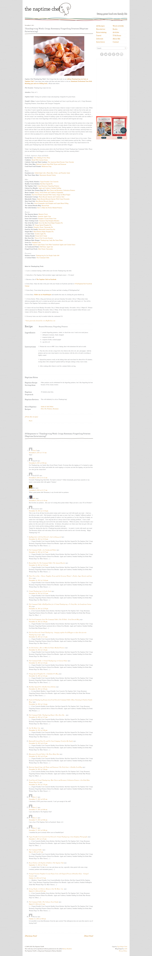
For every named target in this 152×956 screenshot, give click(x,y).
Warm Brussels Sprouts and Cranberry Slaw (51, 197)
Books (115, 29)
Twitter (105, 54)
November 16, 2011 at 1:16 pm (38, 650)
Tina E (35, 450)
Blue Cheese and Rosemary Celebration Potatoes (61, 190)
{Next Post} (88, 936)
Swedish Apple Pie (40, 234)
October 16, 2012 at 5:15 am (37, 878)
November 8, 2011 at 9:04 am (38, 463)
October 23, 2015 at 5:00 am (37, 919)
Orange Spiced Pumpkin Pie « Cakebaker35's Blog (44, 674)
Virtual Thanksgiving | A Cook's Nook (40, 591)
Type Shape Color (122, 946)
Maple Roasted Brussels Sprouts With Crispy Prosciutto (53, 199)
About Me (116, 39)
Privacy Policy (123, 951)
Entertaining (101, 32)
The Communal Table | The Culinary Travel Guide (43, 902)
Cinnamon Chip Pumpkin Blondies (49, 221)
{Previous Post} (31, 936)
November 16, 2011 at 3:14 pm (38, 704)
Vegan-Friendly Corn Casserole (49, 182)
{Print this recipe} (31, 416)
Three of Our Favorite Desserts (44, 238)
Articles (116, 32)
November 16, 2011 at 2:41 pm (38, 676)
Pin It (30, 421)
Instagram (121, 54)
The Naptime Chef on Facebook (46, 279)
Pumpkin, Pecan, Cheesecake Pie (43, 227)
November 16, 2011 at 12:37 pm (38, 552)
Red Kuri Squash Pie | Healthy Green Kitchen (42, 687)
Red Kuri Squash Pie (46, 184)
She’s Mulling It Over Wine (42, 158)
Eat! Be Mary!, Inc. (35, 728)
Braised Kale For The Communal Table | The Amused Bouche (47, 563)
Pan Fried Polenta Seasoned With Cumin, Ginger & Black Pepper (51, 195)
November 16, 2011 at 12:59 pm (38, 609)
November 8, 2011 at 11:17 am (38, 490)
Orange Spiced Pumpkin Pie (43, 225)
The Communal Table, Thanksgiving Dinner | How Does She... (47, 715)
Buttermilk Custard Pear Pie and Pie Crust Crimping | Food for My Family (51, 741)
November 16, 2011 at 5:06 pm (38, 730)
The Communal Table (43, 258)
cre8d (125, 949)
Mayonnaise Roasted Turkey (48, 175)
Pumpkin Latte (36, 242)
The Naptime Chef (54, 8)
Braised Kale (45, 205)
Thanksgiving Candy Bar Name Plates (51, 240)
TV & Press (117, 35)
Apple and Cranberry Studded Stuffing (50, 188)
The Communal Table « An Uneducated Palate (42, 550)
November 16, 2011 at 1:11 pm (38, 637)
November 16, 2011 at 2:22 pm (38, 663)
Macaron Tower (43, 214)
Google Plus (113, 54)
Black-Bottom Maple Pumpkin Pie (44, 232)
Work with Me (118, 26)
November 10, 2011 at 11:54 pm (38, 511)
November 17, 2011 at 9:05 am (38, 799)
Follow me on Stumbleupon (43, 294)
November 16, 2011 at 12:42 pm (38, 565)
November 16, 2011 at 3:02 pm (38, 689)
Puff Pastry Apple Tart (46, 247)
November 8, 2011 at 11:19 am (38, 500)
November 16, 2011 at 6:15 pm (38, 743)
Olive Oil (43, 409)
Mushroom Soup (46, 166)
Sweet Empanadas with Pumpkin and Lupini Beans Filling (51, 203)
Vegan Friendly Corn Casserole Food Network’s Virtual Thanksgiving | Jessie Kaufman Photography (58, 837)
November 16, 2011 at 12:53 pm (38, 593)
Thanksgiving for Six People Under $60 (47, 255)
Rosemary (56, 409)
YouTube (117, 54)
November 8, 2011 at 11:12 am (38, 478)
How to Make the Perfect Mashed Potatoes (49, 208)
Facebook (102, 54)
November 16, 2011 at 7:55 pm (38, 784)
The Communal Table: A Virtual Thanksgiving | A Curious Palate (48, 661)
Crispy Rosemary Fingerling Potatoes (48, 186)
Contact (116, 42)
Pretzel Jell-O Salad (41, 236)
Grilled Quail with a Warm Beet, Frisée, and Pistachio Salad (52, 173)
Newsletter (100, 29)
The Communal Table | (35, 850)
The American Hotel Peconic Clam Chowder (61, 162)
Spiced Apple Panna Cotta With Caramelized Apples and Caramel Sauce (54, 245)
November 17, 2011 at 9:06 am (38, 809)
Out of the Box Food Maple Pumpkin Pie (51, 223)
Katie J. (35, 797)
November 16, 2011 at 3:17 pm (38, 717)
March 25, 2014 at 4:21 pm (37, 904)
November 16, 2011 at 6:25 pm (38, 756)
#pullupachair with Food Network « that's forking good (45, 537)
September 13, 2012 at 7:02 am (38, 865)
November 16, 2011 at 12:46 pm (38, 580)
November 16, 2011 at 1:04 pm (38, 622)
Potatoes (49, 409)
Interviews (100, 42)
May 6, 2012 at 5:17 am (36, 852)
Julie (34, 498)
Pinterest (109, 54)
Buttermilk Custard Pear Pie (47, 229)
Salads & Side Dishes (47, 407)
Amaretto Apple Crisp (44, 216)
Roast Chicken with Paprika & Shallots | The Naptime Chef (46, 863)
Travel (98, 35)
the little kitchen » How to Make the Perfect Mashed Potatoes (47, 648)
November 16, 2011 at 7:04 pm (38, 769)
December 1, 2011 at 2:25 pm (37, 839)
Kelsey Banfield (67, 949)
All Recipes (100, 26)
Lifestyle (99, 39)
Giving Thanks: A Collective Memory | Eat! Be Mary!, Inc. (46, 889)
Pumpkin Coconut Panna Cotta (47, 218)
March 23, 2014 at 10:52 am (37, 891)
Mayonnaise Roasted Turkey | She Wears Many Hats (44, 754)
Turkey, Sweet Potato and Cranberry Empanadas (49, 192)
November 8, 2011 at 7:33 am (38, 453)
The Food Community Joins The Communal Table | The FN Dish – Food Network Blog (54, 619)
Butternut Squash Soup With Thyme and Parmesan (51, 164)
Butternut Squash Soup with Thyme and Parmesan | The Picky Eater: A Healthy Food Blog (55, 767)
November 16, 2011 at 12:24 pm (38, 539)
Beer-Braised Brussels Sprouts (44, 201)
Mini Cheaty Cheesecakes (45, 249)
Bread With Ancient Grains (40, 160)
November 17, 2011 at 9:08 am (38, 830)
